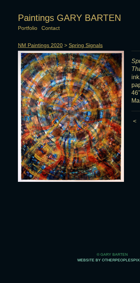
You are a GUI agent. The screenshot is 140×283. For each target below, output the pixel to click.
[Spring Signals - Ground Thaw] (71, 116)
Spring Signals (86, 45)
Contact (50, 28)
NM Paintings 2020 (40, 45)
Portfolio (27, 28)
